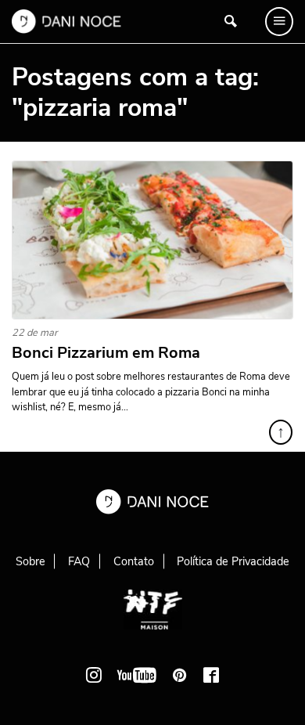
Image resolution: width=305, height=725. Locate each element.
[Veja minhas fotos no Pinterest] (180, 675)
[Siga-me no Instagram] (94, 675)
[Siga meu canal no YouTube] (136, 675)
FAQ (79, 561)
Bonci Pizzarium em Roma (106, 353)
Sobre (30, 561)
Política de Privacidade (233, 561)
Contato (133, 561)
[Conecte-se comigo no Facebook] (211, 675)
